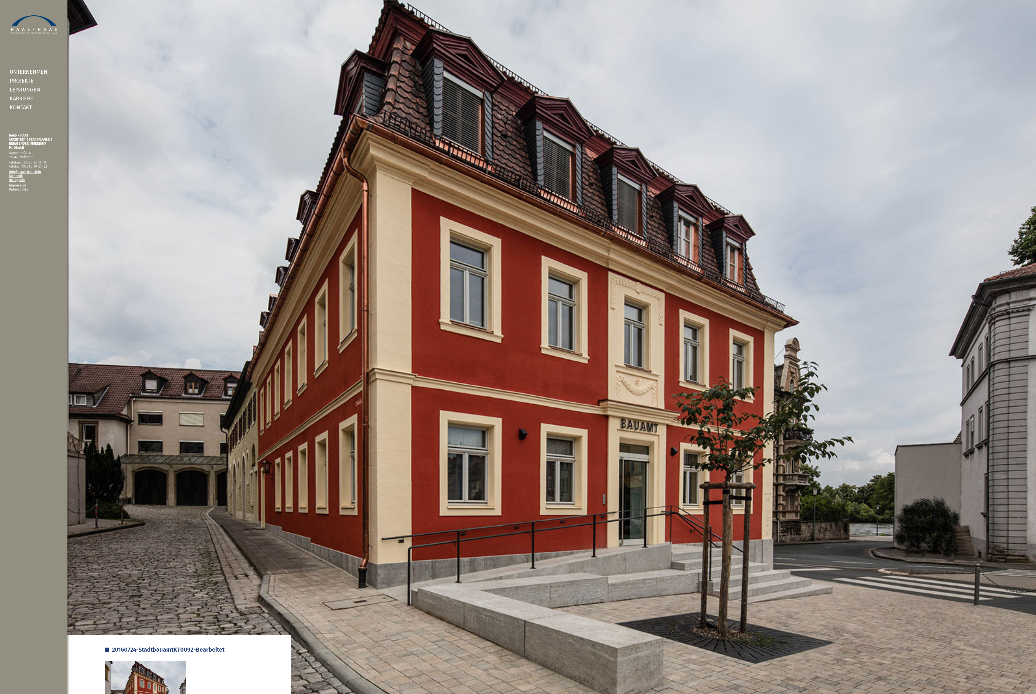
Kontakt (21, 107)
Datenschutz (18, 189)
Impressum (17, 185)
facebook (16, 176)
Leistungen (25, 89)
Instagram (17, 180)
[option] (518, 347)
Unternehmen (28, 72)
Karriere (21, 98)
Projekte (21, 80)
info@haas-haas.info (25, 172)
